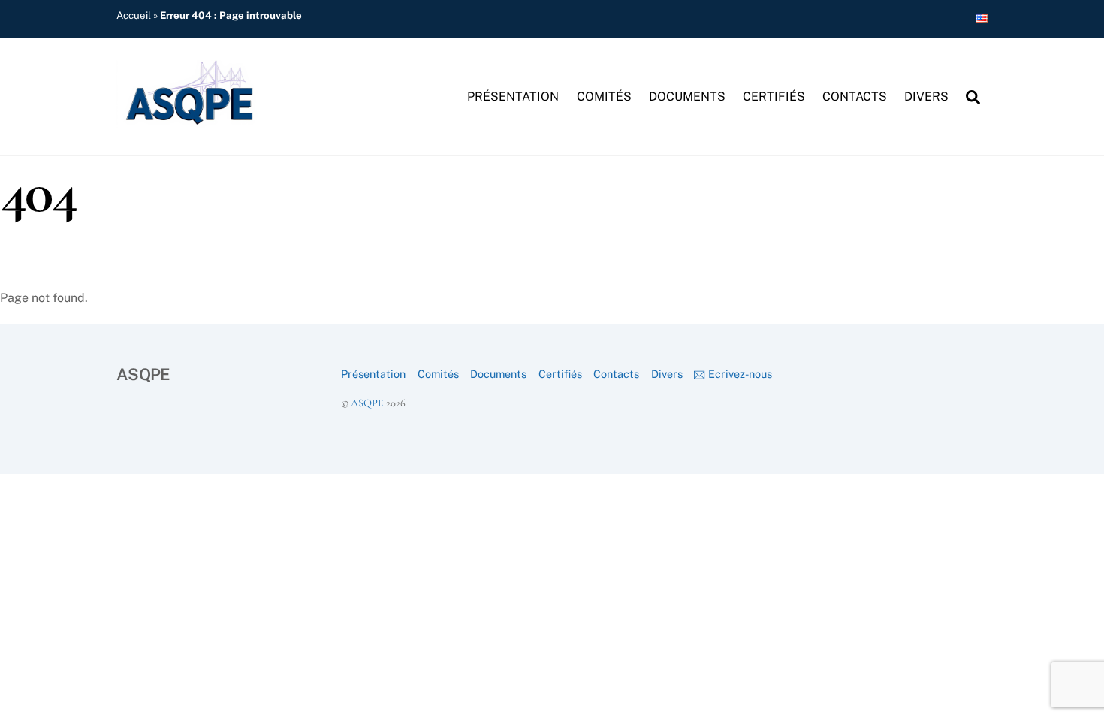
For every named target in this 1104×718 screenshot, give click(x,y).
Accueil (133, 15)
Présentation (513, 96)
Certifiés (774, 96)
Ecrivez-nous (738, 373)
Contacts (854, 96)
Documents (687, 96)
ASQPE (367, 403)
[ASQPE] (191, 121)
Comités (604, 96)
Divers (926, 96)
